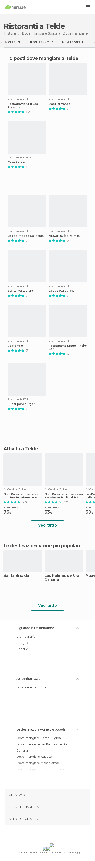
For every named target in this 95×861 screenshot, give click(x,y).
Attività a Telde (20, 448)
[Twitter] (46, 834)
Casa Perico (16, 162)
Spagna (22, 643)
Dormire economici (31, 687)
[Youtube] (58, 834)
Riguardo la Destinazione (35, 628)
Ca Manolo (15, 345)
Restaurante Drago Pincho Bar (68, 347)
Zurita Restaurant (20, 290)
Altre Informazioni (29, 679)
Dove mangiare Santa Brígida (38, 738)
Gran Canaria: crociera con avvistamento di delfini (64, 496)
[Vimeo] (52, 834)
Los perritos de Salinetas (26, 235)
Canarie (22, 649)
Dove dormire (41, 42)
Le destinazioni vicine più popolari (41, 545)
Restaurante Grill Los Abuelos (23, 105)
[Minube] (15, 7)
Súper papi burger (21, 404)
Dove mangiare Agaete (34, 756)
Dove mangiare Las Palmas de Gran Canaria (42, 747)
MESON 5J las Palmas (64, 235)
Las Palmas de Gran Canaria (63, 578)
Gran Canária (26, 636)
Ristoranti (72, 42)
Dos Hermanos (59, 104)
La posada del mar (62, 290)
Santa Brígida (16, 576)
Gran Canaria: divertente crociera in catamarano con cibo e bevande (20, 496)
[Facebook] (40, 834)
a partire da (11, 507)
